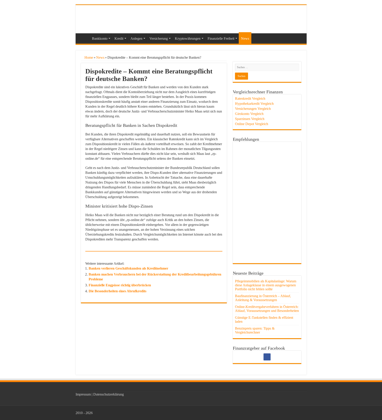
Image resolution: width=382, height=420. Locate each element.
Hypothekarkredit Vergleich (254, 103)
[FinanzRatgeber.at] (110, 18)
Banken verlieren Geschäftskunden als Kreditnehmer (128, 268)
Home (88, 57)
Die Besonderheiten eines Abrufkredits (117, 291)
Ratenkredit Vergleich (250, 98)
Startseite (83, 38)
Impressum (83, 394)
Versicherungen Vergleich (253, 109)
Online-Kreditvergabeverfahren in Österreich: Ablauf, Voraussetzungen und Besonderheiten (267, 309)
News (245, 38)
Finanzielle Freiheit (221, 38)
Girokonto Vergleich (249, 114)
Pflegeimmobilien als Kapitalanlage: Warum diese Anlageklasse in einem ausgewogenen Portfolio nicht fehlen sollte (265, 285)
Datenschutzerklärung (108, 394)
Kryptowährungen (188, 38)
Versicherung (158, 38)
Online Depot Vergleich (251, 124)
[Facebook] (267, 356)
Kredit (119, 38)
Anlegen (136, 38)
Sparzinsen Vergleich (249, 119)
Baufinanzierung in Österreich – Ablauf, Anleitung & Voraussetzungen (263, 298)
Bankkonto (99, 38)
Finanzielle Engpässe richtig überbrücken (120, 285)
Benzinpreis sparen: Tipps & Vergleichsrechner (255, 330)
